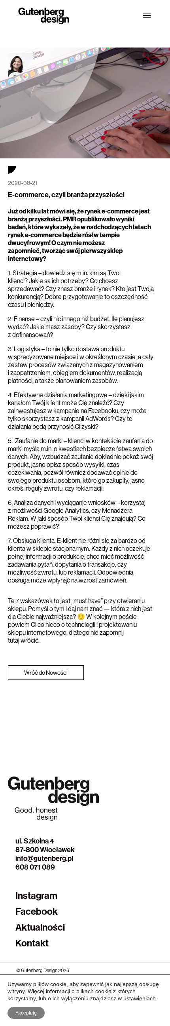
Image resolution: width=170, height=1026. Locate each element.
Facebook (36, 911)
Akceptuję (26, 1013)
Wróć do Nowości (46, 672)
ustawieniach (139, 998)
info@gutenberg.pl (44, 858)
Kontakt (32, 943)
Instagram (36, 895)
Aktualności (40, 927)
